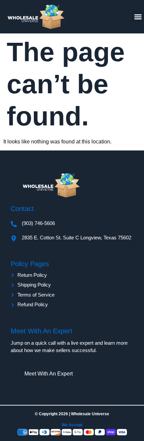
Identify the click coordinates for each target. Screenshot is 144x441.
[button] (138, 17)
